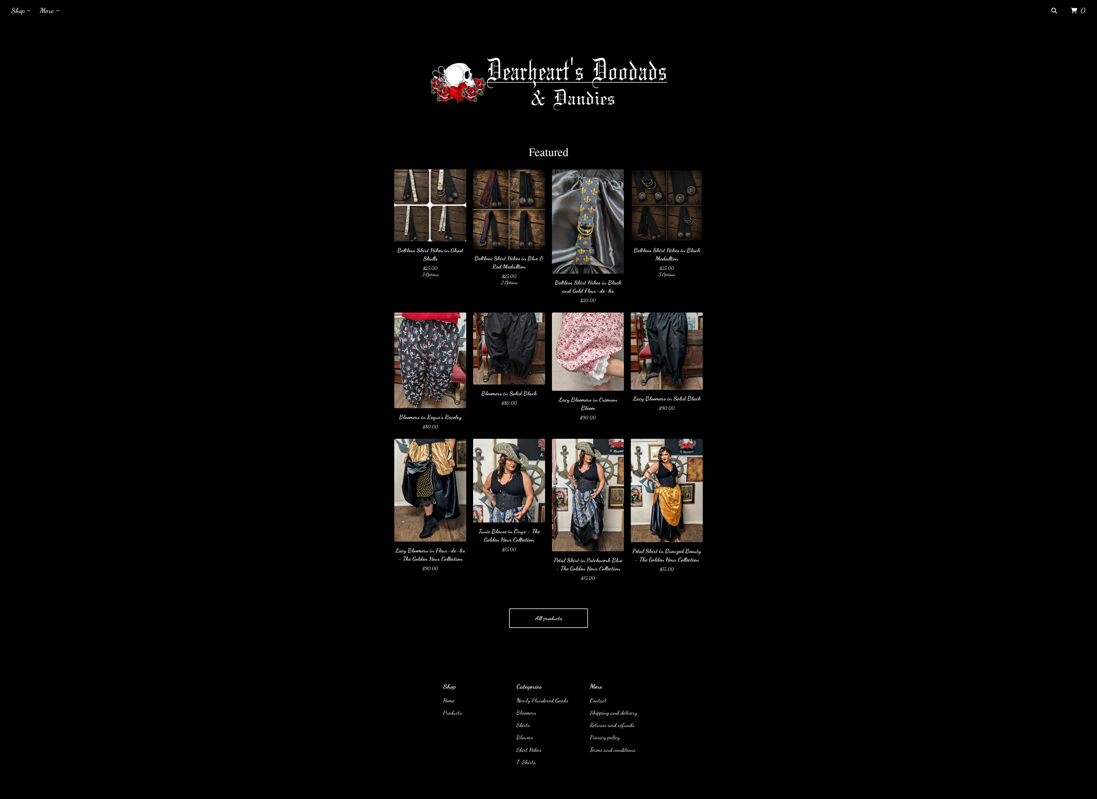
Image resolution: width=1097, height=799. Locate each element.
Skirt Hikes (529, 749)
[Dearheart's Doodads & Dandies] (548, 83)
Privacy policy (605, 737)
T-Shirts (526, 762)
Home (449, 700)
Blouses (525, 737)
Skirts (523, 724)
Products (452, 712)
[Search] (1054, 11)
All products (548, 618)
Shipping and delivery (613, 712)
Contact (598, 700)
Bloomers (526, 712)
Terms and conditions (613, 749)
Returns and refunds (612, 724)
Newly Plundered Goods (542, 700)
